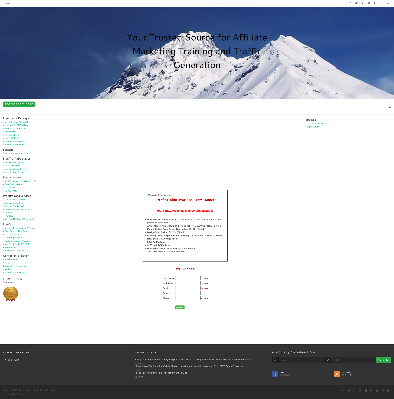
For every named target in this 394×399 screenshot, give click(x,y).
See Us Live (10, 187)
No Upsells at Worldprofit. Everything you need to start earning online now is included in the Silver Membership (193, 359)
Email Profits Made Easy (15, 231)
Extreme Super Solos (14, 202)
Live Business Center (14, 199)
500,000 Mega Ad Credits (16, 122)
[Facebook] (350, 3)
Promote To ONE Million (16, 125)
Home (8, 3)
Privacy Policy (25, 394)
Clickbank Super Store (15, 169)
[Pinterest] (363, 3)
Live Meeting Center (14, 172)
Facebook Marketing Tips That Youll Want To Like (161, 373)
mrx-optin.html (11, 135)
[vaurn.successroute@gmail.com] (388, 3)
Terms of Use (9, 394)
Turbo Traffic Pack (13, 234)
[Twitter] (356, 3)
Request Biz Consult (14, 250)
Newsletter (10, 247)
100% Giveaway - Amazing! (17, 240)
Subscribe (383, 360)
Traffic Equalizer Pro (14, 237)
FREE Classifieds (12, 165)
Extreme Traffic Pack (14, 206)
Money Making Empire (15, 128)
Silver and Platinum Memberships (20, 219)
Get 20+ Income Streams (16, 153)
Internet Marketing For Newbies (20, 228)
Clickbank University (317, 123)
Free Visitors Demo (13, 184)
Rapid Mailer (10, 131)
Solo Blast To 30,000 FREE (17, 244)
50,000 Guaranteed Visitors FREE (20, 181)
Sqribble (8, 212)
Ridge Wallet (313, 126)
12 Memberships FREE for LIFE (19, 209)
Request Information (14, 141)
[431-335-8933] (381, 3)
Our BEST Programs (14, 162)
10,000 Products (12, 190)
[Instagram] (369, 3)
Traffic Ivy (9, 215)
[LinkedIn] (375, 3)
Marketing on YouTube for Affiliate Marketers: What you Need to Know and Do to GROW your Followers (189, 366)
